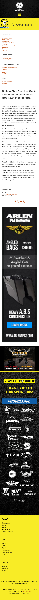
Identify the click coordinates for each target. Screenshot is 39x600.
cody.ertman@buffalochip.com (9, 194)
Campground (6, 523)
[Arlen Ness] (26, 423)
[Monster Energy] (19, 504)
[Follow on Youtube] (21, 202)
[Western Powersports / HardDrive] (28, 411)
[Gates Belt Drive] (27, 486)
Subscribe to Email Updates (9, 67)
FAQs (4, 543)
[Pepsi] (26, 449)
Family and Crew (6, 60)
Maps (4, 546)
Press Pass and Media (8, 42)
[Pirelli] (15, 430)
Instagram (4, 72)
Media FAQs (5, 50)
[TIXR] (12, 459)
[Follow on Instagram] (24, 202)
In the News (5, 47)
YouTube (4, 74)
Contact (4, 554)
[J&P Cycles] (12, 486)
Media (4, 527)
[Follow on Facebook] (15, 202)
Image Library (5, 39)
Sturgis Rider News (7, 81)
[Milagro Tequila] (8, 413)
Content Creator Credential (9, 46)
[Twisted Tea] (12, 423)
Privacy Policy (26, 593)
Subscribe (4, 83)
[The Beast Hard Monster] (16, 496)
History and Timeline (7, 58)
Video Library (5, 41)
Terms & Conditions (14, 593)
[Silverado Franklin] (12, 440)
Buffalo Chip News (7, 38)
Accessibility (6, 550)
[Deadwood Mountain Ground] (25, 468)
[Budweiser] (29, 495)
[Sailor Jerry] (12, 477)
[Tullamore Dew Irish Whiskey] (26, 432)
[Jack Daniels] (27, 459)
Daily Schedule (7, 552)
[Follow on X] (18, 202)
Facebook (4, 69)
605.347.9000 (26, 591)
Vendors (4, 525)
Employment (6, 529)
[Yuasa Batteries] (6, 496)
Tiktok (4, 571)
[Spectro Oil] (14, 468)
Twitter (3, 70)
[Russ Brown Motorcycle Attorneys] (27, 477)
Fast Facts (5, 49)
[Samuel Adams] (16, 413)
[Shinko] (27, 439)
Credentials (5, 44)
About (4, 548)
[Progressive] (19, 403)
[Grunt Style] (15, 449)
